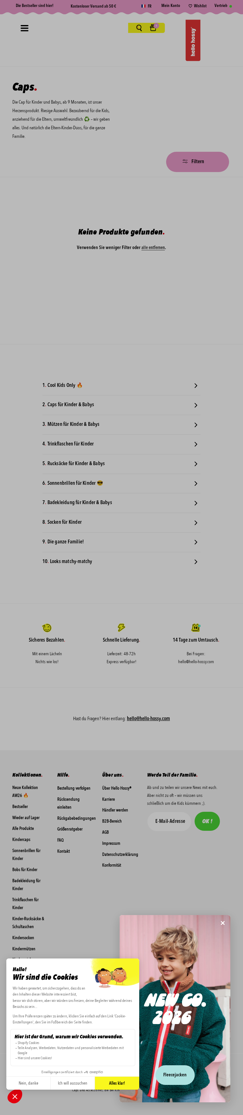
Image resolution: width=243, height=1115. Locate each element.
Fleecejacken (175, 1075)
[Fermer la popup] (223, 923)
